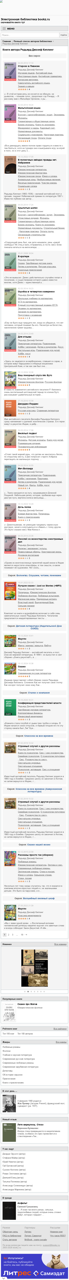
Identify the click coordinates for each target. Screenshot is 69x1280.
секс (21, 759)
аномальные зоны (27, 179)
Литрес (28, 1232)
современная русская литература (19, 1059)
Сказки (22, 666)
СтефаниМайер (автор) (14, 1158)
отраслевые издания (28, 218)
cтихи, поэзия (25, 878)
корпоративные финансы (30, 713)
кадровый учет (47, 128)
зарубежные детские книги (39, 263)
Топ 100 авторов (25, 1033)
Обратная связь (10, 1232)
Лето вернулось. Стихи (30, 1124)
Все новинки (60, 944)
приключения (9, 1079)
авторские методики (28, 79)
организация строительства (31, 235)
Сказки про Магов (27, 1004)
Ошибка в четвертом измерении (36, 291)
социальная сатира (27, 186)
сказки (21, 263)
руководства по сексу (36, 759)
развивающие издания (29, 443)
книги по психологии (28, 753)
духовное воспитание (28, 555)
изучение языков (26, 73)
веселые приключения (29, 183)
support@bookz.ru (51, 1245)
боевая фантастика (27, 514)
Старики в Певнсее (29, 66)
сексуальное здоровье (29, 763)
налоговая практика (53, 135)
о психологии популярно (53, 756)
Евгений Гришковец (27, 1206)
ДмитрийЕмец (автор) (13, 1177)
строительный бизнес (54, 228)
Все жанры (61, 1042)
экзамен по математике (29, 308)
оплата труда (44, 138)
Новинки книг (56, 1232)
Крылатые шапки (28, 208)
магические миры (26, 599)
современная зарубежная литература (20, 1067)
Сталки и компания (39, 692)
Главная (7, 41)
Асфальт (22, 1203)
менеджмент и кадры (28, 128)
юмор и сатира (49, 176)
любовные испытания (48, 596)
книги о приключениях (13, 1082)
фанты (32, 485)
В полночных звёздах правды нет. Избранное (37, 161)
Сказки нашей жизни (38, 844)
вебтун (47, 645)
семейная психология (28, 756)
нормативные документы (30, 131)
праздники (42, 478)
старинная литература (48, 410)
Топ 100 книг (8, 1033)
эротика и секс (55, 865)
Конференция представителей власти (39, 703)
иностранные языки (27, 76)
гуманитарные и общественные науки (36, 121)
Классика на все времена (38, 736)
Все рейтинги (60, 1029)
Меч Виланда (25, 468)
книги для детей (55, 440)
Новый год (23, 485)
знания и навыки (26, 86)
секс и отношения (51, 769)
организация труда (27, 138)
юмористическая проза (29, 176)
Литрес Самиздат (33, 1235)
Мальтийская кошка (29, 108)
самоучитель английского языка (34, 83)
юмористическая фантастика (32, 173)
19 (22, 935)
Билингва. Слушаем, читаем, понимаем (39, 575)
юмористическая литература (32, 169)
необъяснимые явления (48, 179)
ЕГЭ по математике (27, 302)
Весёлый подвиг (27, 433)
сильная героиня (26, 606)
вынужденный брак (44, 602)
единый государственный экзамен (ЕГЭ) (37, 305)
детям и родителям (27, 266)
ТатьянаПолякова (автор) (15, 1181)
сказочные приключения (30, 270)
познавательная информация (32, 447)
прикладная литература (29, 343)
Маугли (22, 639)
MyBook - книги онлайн (36, 1239)
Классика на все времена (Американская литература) (39, 790)
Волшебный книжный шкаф (39, 898)
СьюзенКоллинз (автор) (14, 1170)
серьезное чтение (43, 875)
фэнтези (6, 1051)
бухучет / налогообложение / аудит (35, 115)
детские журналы (37, 440)
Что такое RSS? (58, 1235)
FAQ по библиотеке (12, 1235)
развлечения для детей (48, 350)
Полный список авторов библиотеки (33, 41)
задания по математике (29, 312)
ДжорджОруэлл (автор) (14, 1154)
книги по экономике (45, 125)
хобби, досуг (24, 353)
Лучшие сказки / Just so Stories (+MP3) (39, 585)
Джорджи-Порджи (28, 404)
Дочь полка (24, 507)
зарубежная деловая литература (34, 710)
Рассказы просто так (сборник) (35, 855)
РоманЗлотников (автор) (14, 1174)
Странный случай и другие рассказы (39, 746)
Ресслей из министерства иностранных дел (40, 540)
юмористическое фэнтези (29, 1007)
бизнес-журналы (26, 125)
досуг (60, 347)
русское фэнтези (53, 382)
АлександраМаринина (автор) (17, 1189)
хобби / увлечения (27, 347)
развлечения (49, 343)
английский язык (44, 73)
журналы (22, 118)
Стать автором (10, 1239)
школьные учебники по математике (35, 298)
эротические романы (28, 871)
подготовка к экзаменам (30, 315)
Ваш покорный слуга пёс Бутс (35, 375)
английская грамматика (49, 76)
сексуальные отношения (30, 766)
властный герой (26, 602)
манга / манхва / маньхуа (30, 645)
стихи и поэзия (47, 871)
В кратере (23, 256)
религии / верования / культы (32, 548)
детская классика (47, 266)
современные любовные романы (18, 1063)
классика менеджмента (29, 915)
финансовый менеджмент (30, 716)
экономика (59, 115)
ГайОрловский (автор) (13, 1166)
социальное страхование (30, 135)
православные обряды (29, 552)
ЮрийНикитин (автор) (13, 1162)
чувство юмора (48, 183)
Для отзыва (24, 336)
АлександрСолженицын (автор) (18, 1185)
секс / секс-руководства (51, 753)
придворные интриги (46, 599)
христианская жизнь (51, 552)
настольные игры (26, 350)
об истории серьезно (12, 1075)
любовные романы (11, 1047)
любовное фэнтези (27, 596)
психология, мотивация (29, 769)
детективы (8, 1071)
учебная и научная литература (17, 1055)
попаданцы (43, 514)
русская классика (26, 410)
